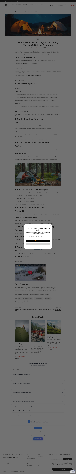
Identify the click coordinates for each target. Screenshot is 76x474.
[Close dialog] (50, 225)
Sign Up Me (38, 240)
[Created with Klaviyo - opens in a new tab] (38, 249)
